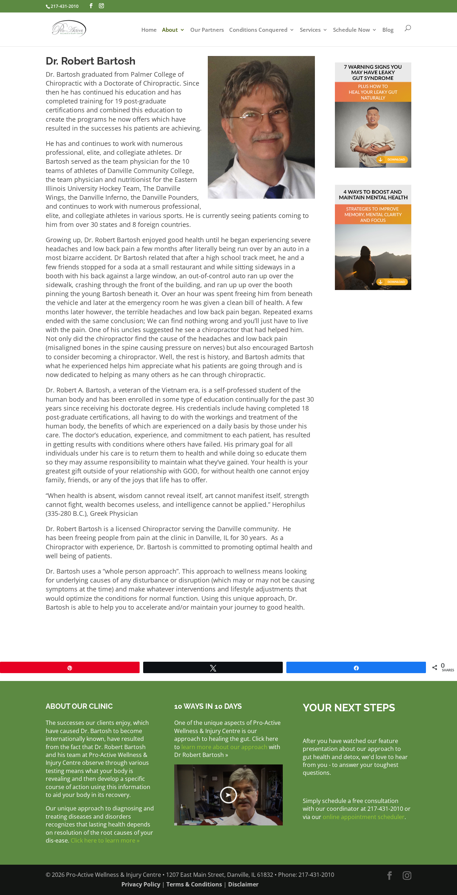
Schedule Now (351, 30)
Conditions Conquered (258, 30)
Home (149, 30)
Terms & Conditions (194, 884)
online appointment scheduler (364, 817)
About (170, 30)
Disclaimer (243, 884)
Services (310, 30)
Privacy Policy (140, 884)
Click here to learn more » (105, 840)
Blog (387, 30)
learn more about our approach (224, 747)
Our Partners (207, 30)
